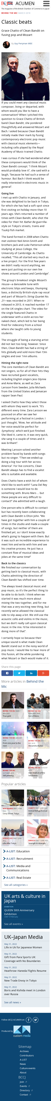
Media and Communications (18, 868)
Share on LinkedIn (31, 673)
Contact (24, 1094)
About (23, 1072)
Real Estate (18, 878)
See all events (12, 924)
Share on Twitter (19, 673)
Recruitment (19, 859)
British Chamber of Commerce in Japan (7, 3)
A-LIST (23, 1059)
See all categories (15, 884)
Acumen (25, 3)
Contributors (27, 1055)
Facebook (28, 1020)
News (23, 1064)
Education (18, 851)
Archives (24, 1051)
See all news (11, 1002)
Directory (25, 1090)
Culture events (27, 1068)
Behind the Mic (9, 13)
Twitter (35, 1020)
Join (22, 1081)
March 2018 (24, 13)
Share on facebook (7, 673)
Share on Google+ (43, 673)
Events (23, 1086)
